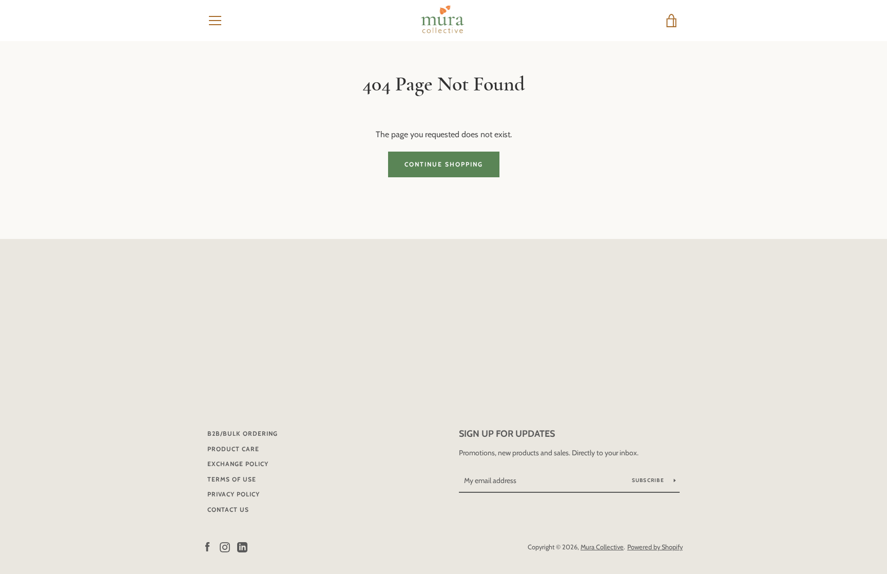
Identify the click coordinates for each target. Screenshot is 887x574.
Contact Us (228, 509)
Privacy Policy (233, 494)
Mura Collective (602, 547)
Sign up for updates (507, 433)
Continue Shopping (443, 164)
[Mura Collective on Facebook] (207, 546)
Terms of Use (231, 479)
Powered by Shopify (655, 547)
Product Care (233, 449)
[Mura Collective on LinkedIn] (242, 546)
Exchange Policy (237, 464)
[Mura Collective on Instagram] (225, 546)
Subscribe (649, 480)
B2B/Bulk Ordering (242, 433)
